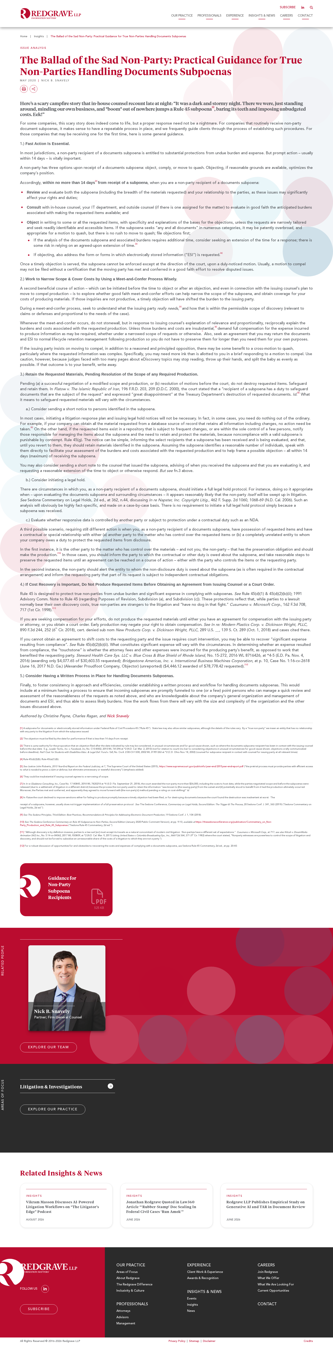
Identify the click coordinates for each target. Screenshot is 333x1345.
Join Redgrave (268, 1272)
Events (191, 1298)
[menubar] (199, 16)
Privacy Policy (176, 1341)
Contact (305, 15)
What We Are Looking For (276, 1284)
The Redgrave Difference (134, 1284)
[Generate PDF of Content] (24, 89)
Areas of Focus (127, 1272)
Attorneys (123, 1311)
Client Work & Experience (205, 1272)
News (191, 1311)
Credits (308, 1341)
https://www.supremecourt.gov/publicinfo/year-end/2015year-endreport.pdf (201, 766)
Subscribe (288, 7)
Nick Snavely (118, 716)
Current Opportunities (273, 1290)
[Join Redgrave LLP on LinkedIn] (302, 7)
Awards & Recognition (203, 1278)
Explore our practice (52, 1109)
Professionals (209, 15)
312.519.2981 (49, 1030)
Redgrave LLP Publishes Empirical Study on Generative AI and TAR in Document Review (265, 1204)
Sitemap (194, 1341)
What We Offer (268, 1278)
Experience (235, 15)
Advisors (122, 1317)
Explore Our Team (48, 1047)
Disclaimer (209, 1341)
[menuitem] (182, 16)
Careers (286, 15)
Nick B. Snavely (55, 80)
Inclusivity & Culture (130, 1290)
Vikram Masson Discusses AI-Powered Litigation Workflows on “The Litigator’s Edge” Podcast (62, 1207)
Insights (39, 36)
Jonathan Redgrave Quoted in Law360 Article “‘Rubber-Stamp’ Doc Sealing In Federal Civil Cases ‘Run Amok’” (161, 1207)
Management (125, 1323)
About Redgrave (128, 1278)
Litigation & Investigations (51, 1086)
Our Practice (182, 15)
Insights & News (262, 15)
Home (23, 36)
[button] (311, 7)
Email (70, 1030)
